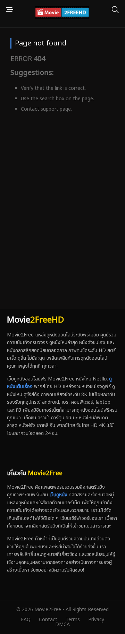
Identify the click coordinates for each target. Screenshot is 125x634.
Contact (48, 619)
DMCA (62, 624)
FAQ (26, 619)
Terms (73, 619)
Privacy (96, 619)
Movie (35, 320)
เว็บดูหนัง (58, 494)
